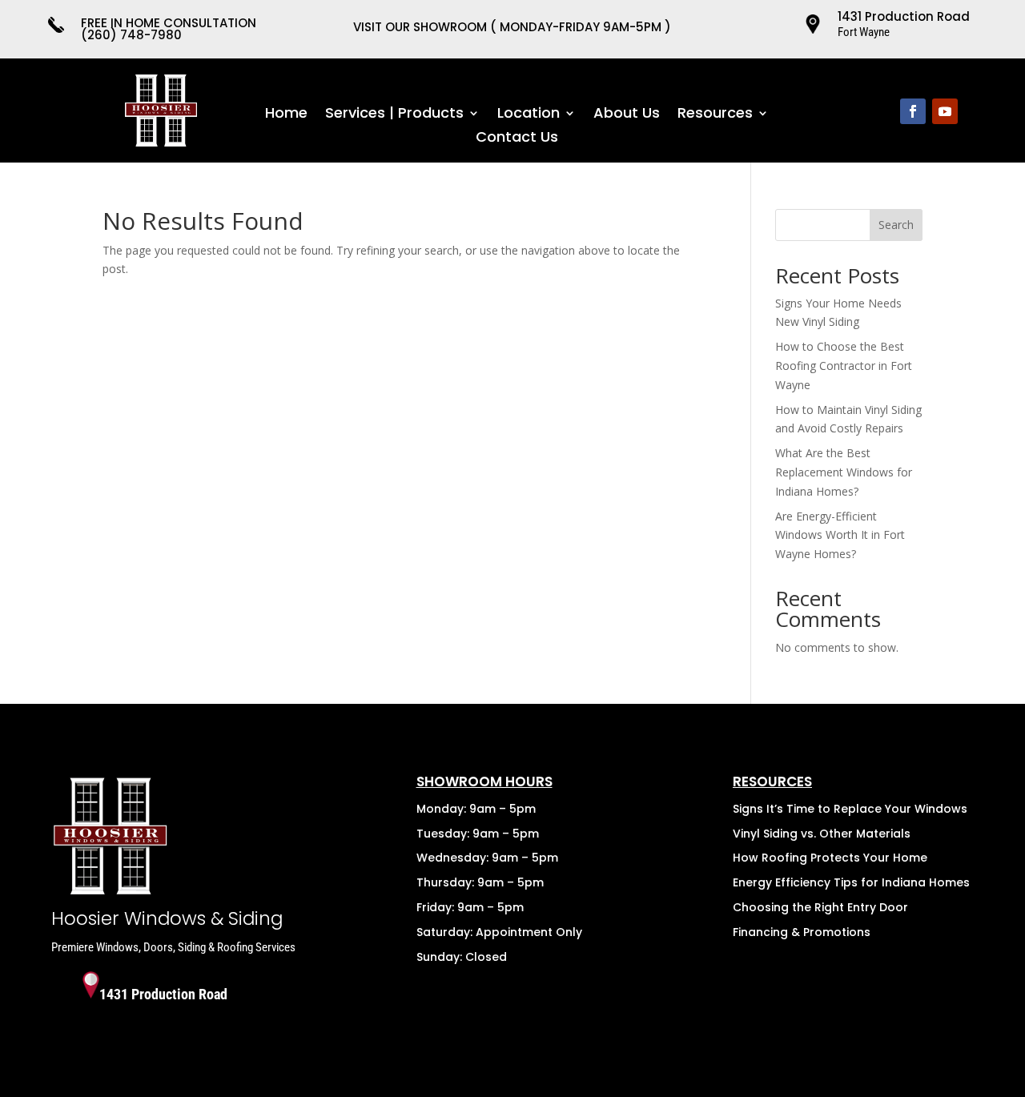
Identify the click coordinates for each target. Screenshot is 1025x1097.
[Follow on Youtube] (945, 111)
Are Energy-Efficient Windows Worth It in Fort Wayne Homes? (840, 535)
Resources (715, 115)
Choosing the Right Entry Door (820, 907)
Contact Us (517, 139)
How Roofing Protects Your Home (830, 858)
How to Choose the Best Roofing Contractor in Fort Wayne (843, 365)
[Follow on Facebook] (913, 111)
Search (896, 224)
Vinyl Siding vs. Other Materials (821, 834)
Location (528, 115)
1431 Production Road (904, 16)
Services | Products (394, 115)
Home (286, 115)
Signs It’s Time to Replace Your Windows (850, 809)
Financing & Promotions (801, 932)
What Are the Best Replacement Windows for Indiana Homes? (843, 472)
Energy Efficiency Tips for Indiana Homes (851, 882)
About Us (626, 115)
